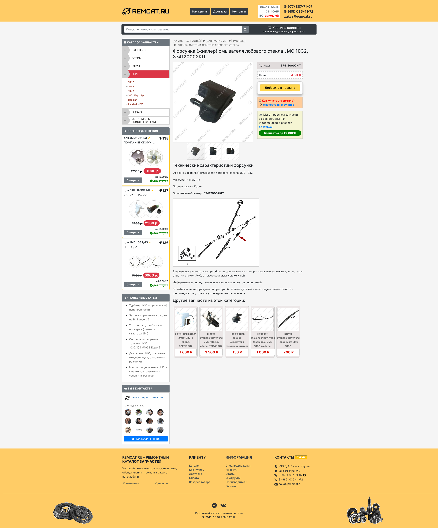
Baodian (132, 99)
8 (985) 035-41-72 (291, 479)
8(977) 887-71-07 (298, 6)
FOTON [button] (136, 58)
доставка (265, 127)
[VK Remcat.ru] (223, 505)
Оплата (194, 478)
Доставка (220, 11)
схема (301, 457)
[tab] (146, 50)
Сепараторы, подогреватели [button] (144, 120)
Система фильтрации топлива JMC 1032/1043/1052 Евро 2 (144, 343)
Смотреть (133, 180)
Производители (236, 482)
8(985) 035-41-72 (298, 11)
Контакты (239, 11)
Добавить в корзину (280, 87)
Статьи (230, 474)
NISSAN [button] (137, 112)
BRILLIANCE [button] (139, 50)
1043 (131, 86)
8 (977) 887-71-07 (291, 475)
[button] (250, 102)
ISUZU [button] (136, 66)
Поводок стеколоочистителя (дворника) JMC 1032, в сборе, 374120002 (263, 342)
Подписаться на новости (147, 439)
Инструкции (234, 478)
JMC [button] (135, 74)
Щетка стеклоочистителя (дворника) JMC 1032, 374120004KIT (288, 342)
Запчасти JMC (216, 40)
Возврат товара (199, 482)
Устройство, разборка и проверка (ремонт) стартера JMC (145, 329)
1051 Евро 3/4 (136, 95)
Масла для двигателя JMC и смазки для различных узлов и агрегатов (148, 371)
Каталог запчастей (187, 40)
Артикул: (263, 65)
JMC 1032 (238, 40)
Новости (231, 469)
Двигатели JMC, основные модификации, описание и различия (147, 357)
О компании (131, 483)
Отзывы (231, 486)
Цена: (262, 75)
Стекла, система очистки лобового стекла (208, 45)
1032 (131, 82)
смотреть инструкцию (278, 104)
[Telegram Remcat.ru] (214, 505)
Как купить (200, 11)
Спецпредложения (238, 465)
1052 (131, 90)
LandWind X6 (135, 104)
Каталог (194, 465)
